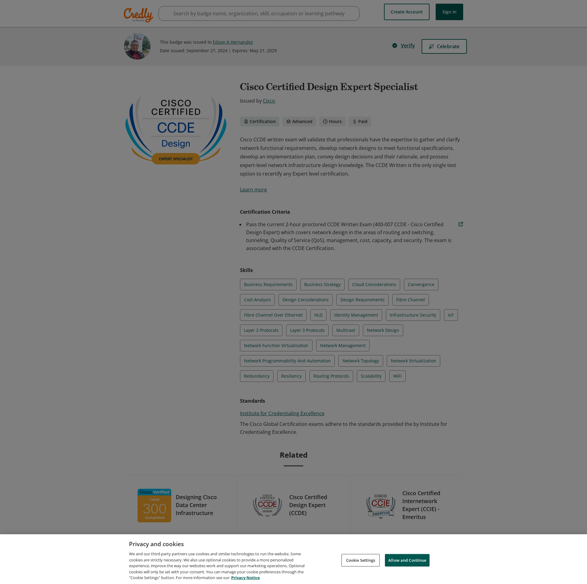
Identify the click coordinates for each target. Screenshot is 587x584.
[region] (293, 559)
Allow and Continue (407, 560)
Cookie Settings (360, 560)
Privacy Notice (245, 577)
